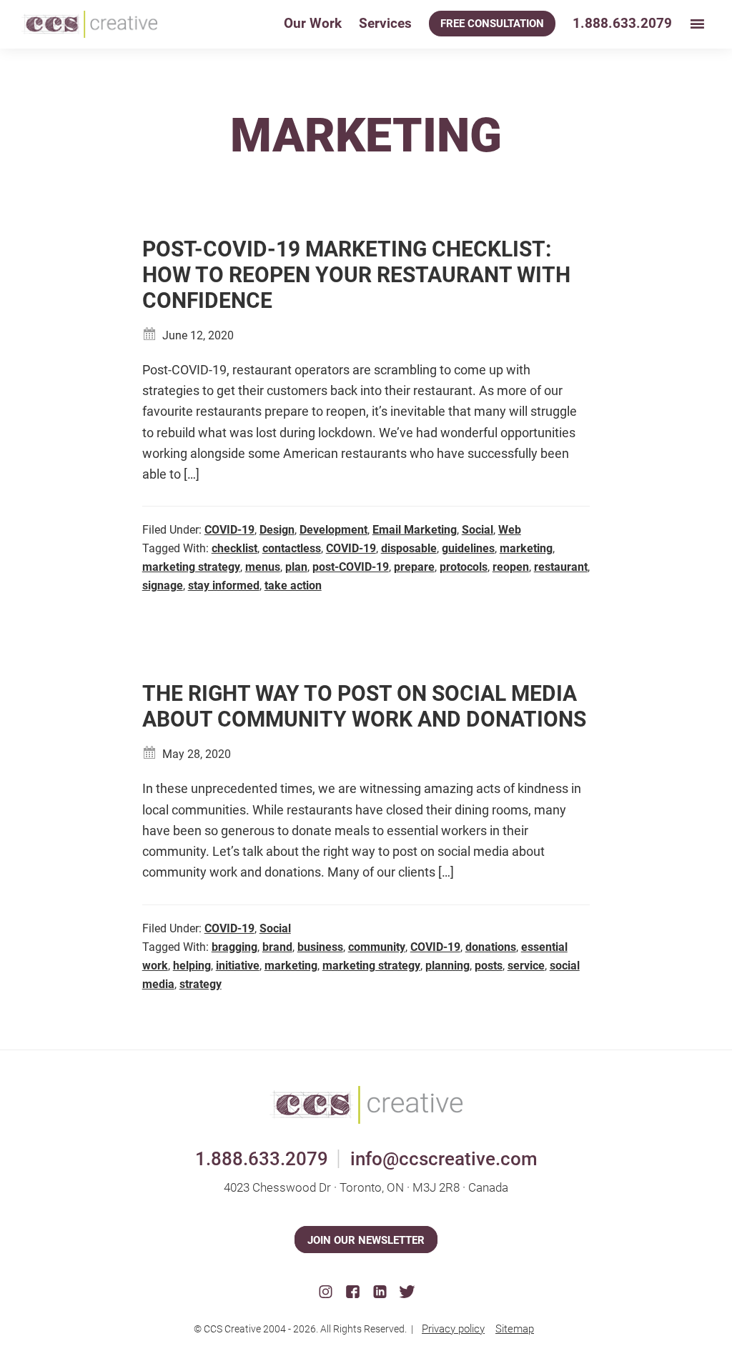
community (376, 947)
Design (277, 530)
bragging (234, 947)
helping (192, 965)
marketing (526, 548)
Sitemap (514, 1328)
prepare (414, 567)
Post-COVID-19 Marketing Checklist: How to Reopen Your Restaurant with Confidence (356, 274)
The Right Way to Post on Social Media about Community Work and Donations (364, 706)
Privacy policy (453, 1328)
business (320, 947)
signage (162, 585)
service (526, 965)
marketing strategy (191, 567)
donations (490, 947)
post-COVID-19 (350, 567)
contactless (291, 548)
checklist (234, 548)
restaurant (561, 567)
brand (277, 947)
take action (293, 585)
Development (333, 530)
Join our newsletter (366, 1240)
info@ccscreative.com (444, 1159)
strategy (200, 984)
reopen (511, 567)
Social (477, 530)
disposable (409, 548)
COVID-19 (229, 530)
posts (489, 965)
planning (447, 965)
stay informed (223, 585)
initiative (237, 965)
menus (262, 567)
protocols (464, 567)
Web (509, 530)
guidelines (468, 548)
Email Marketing (414, 530)
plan (296, 567)
